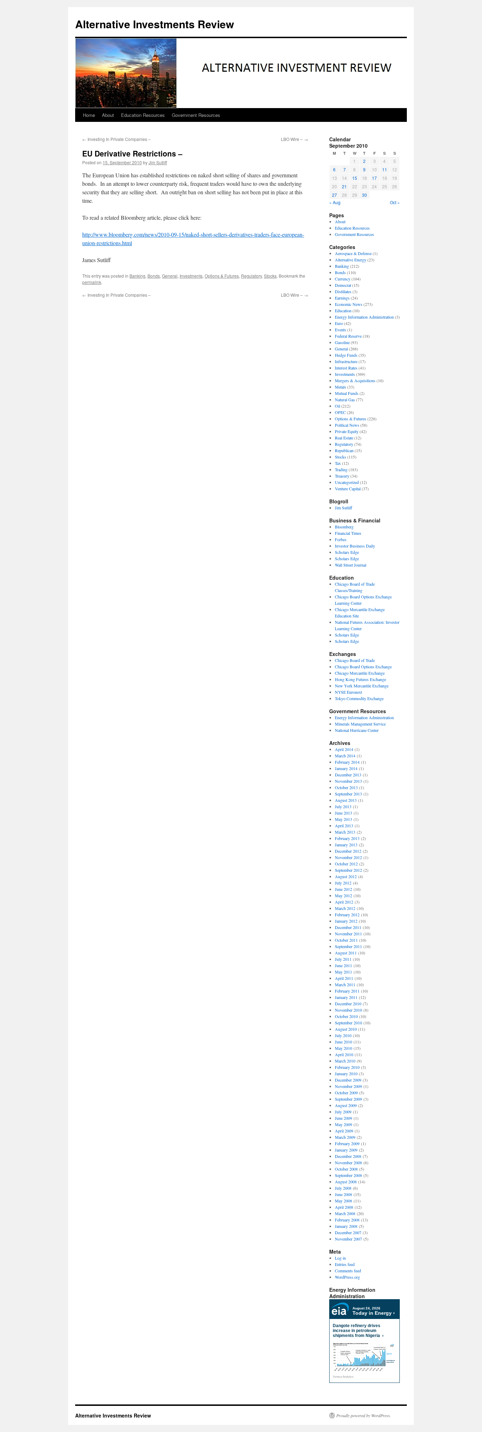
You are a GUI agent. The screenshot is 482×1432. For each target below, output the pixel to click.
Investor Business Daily (355, 546)
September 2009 (348, 1099)
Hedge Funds (346, 355)
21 (344, 186)
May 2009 (343, 1124)
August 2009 (346, 1105)
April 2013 (344, 825)
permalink (91, 282)
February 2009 (347, 1143)
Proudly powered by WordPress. (363, 1415)
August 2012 (346, 876)
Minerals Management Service (360, 724)
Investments (191, 276)
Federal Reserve (348, 336)
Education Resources (143, 115)
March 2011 (345, 984)
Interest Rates (346, 368)
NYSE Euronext (348, 692)
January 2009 (346, 1150)
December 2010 (348, 1003)
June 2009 (343, 1118)
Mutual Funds (347, 393)
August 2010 (346, 1029)
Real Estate (344, 437)
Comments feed (348, 1270)
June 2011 (343, 965)
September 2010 (348, 1022)
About (108, 115)
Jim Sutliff (158, 162)
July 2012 (343, 883)
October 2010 (346, 1016)
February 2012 (347, 914)
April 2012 (344, 902)
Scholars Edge (347, 552)
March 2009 (345, 1137)
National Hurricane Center (357, 730)
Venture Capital (348, 488)
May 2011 (343, 972)
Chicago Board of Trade (355, 660)
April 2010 (344, 1054)
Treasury (342, 476)
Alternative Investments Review (154, 23)
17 (374, 178)
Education (343, 310)
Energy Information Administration (364, 317)
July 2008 (343, 1188)
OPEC (340, 412)
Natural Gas (345, 399)
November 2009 (348, 1086)
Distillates (343, 291)
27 (334, 195)
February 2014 (347, 762)
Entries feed (345, 1264)
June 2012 (343, 889)
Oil (337, 406)
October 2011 (346, 940)
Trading (341, 469)
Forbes (341, 539)
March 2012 (345, 908)
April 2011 (344, 978)
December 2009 (348, 1080)
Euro (339, 323)
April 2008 (344, 1207)
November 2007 (348, 1239)
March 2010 (345, 1061)
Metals (340, 387)
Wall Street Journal (350, 565)
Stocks (270, 276)
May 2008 (343, 1200)
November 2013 (348, 781)
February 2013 (347, 838)
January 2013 (346, 844)
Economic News (348, 304)
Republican (344, 450)
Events (340, 329)
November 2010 (348, 1010)
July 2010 (343, 1035)
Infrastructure (346, 361)
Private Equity (347, 431)
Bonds (153, 276)
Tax (338, 463)
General (169, 276)
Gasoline (342, 342)
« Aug (335, 202)
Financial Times (348, 533)
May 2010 (343, 1048)
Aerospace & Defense (353, 253)
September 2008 (348, 1175)
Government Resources (196, 115)
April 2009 (344, 1131)
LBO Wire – (294, 139)
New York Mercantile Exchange (361, 685)
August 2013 (346, 800)
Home (89, 115)
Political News (347, 425)
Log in (340, 1258)
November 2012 (348, 857)
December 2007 (348, 1232)
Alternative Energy (350, 259)
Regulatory (251, 276)
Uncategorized (347, 482)
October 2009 (346, 1092)
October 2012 (346, 863)
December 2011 (348, 927)
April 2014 (344, 749)
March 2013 (345, 832)
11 (384, 169)
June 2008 (343, 1194)
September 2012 (348, 870)
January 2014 (346, 768)
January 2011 (346, 997)
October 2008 (346, 1169)
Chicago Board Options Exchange (363, 666)
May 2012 (343, 895)
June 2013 (343, 813)
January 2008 (346, 1226)
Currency (342, 279)
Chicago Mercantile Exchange (360, 673)
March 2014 (345, 755)
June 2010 (343, 1042)
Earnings (342, 298)
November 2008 (348, 1162)
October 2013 (346, 787)
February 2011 (347, 991)
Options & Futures (222, 276)
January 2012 (346, 921)
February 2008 (347, 1220)
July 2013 (343, 806)
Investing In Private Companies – (116, 139)
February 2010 (347, 1067)
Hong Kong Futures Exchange (360, 679)
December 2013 (348, 774)
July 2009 (343, 1111)
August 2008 (346, 1181)
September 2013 (348, 794)
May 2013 (343, 819)
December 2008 (348, 1156)
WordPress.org (347, 1277)
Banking (137, 276)
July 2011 (343, 959)
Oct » (395, 202)
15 (354, 178)
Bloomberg (344, 526)
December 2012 (348, 851)
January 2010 (346, 1073)
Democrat (343, 285)
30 (364, 195)
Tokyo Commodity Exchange (359, 698)
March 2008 (345, 1213)
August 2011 (346, 952)
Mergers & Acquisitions (355, 380)
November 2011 (348, 933)
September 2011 (348, 946)
